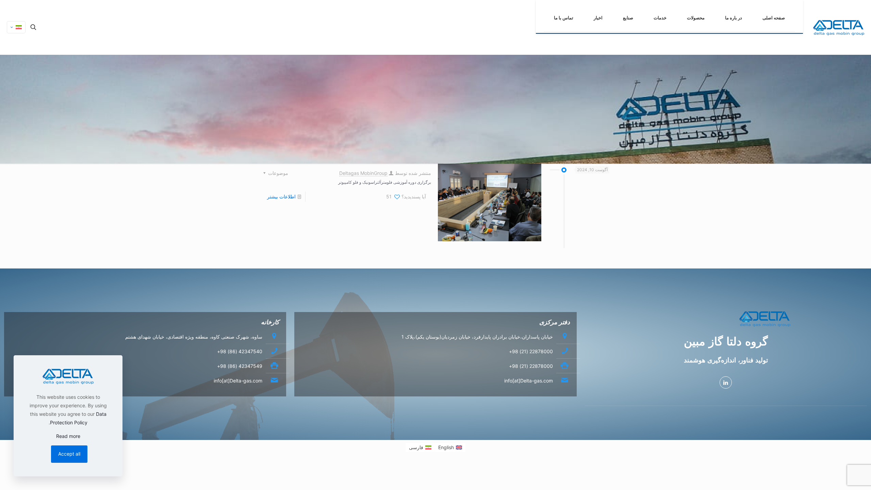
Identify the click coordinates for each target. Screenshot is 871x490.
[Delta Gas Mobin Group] (838, 27)
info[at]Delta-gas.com (528, 380)
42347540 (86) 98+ (239, 351)
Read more (68, 436)
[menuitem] (450, 447)
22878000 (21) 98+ (531, 351)
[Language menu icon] (16, 27)
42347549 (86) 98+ (239, 366)
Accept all (69, 454)
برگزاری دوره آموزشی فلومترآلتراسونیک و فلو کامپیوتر (384, 182)
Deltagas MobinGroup (363, 173)
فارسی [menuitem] (416, 447)
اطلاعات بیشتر (281, 196)
